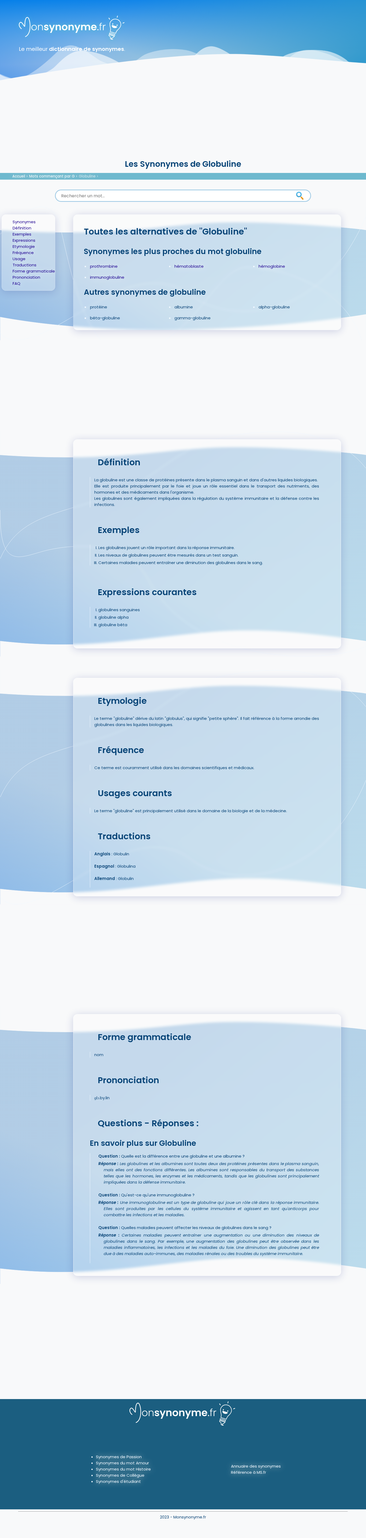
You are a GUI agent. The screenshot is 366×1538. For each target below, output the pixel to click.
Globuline (87, 176)
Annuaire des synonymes (256, 1466)
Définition (22, 228)
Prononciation (26, 277)
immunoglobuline (107, 277)
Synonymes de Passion (119, 1457)
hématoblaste (189, 266)
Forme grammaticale (34, 271)
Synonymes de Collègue (120, 1475)
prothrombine (104, 266)
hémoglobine (272, 266)
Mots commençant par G (52, 176)
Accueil (18, 176)
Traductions (24, 265)
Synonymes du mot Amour (122, 1463)
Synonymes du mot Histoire (123, 1469)
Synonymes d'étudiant (118, 1481)
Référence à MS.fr (248, 1472)
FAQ (16, 283)
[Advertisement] (183, 117)
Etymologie (24, 246)
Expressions (24, 240)
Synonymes (24, 222)
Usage (19, 259)
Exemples (22, 234)
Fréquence (23, 252)
